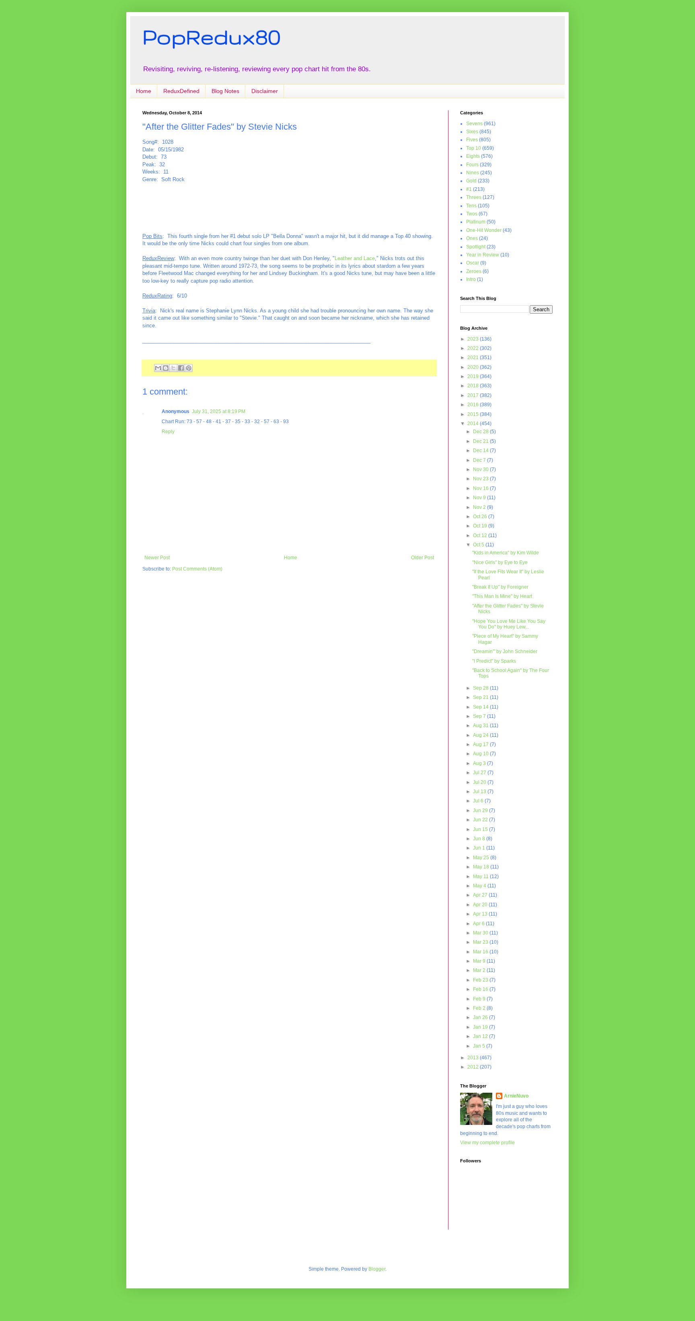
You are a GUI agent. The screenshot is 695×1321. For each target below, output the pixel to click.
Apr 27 (481, 895)
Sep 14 (481, 707)
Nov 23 (481, 479)
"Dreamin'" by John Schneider (504, 651)
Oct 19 (480, 526)
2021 (473, 357)
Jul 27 (480, 772)
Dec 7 (480, 460)
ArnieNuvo (516, 1096)
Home (143, 91)
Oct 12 (480, 535)
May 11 (481, 876)
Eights (473, 156)
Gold (471, 181)
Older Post (422, 557)
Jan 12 (481, 1036)
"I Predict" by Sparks (494, 661)
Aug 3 (480, 763)
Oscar (472, 263)
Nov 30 (481, 469)
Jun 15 (481, 829)
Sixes (472, 131)
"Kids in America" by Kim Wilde (505, 553)
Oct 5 (479, 545)
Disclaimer (264, 91)
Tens (471, 206)
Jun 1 (479, 848)
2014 (473, 423)
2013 (473, 1058)
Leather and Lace (355, 258)
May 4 (480, 886)
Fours (472, 164)
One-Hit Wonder (484, 230)
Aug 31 (481, 725)
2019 (473, 376)
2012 (473, 1067)
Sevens (474, 123)
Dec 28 (481, 431)
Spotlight (475, 247)
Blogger (376, 1269)
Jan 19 (481, 1027)
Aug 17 (481, 744)
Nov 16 (481, 488)
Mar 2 (480, 970)
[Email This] (158, 368)
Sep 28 (481, 688)
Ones (472, 238)
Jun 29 (481, 810)
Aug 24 (481, 735)
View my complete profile (487, 1142)
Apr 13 (481, 914)
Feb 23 (481, 980)
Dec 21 (481, 441)
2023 (473, 339)
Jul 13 (480, 791)
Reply (168, 431)
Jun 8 (479, 838)
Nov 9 (480, 497)
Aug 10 (481, 754)
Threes (473, 197)
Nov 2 (480, 507)
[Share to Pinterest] (189, 368)
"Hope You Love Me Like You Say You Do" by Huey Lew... (508, 624)
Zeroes (473, 271)
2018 (473, 386)
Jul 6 (479, 801)
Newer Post (157, 557)
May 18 (481, 867)
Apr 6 (479, 923)
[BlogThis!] (166, 368)
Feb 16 (481, 989)
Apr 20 (481, 905)
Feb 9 (480, 999)
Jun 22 (481, 820)
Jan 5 (479, 1046)
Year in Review (482, 255)
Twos (471, 214)
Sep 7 (480, 716)
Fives (472, 140)
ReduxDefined (181, 91)
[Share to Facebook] (181, 368)
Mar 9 (480, 961)
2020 (473, 367)
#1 (469, 189)
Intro (471, 279)
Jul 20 (480, 782)
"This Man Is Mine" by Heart (502, 596)
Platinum (475, 222)
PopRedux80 (211, 36)
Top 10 (473, 148)
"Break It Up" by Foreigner (500, 587)
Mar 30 (481, 933)
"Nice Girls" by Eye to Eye (500, 562)
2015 (473, 414)
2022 (473, 348)
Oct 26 (480, 516)
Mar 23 (481, 942)
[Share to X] (173, 368)
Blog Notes (225, 91)
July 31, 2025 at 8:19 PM (218, 411)
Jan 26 (481, 1017)
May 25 (481, 857)
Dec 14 (481, 450)
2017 (473, 395)
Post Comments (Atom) (197, 569)
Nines (472, 173)
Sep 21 (481, 697)
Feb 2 (480, 1008)
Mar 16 (481, 952)
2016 (473, 404)
